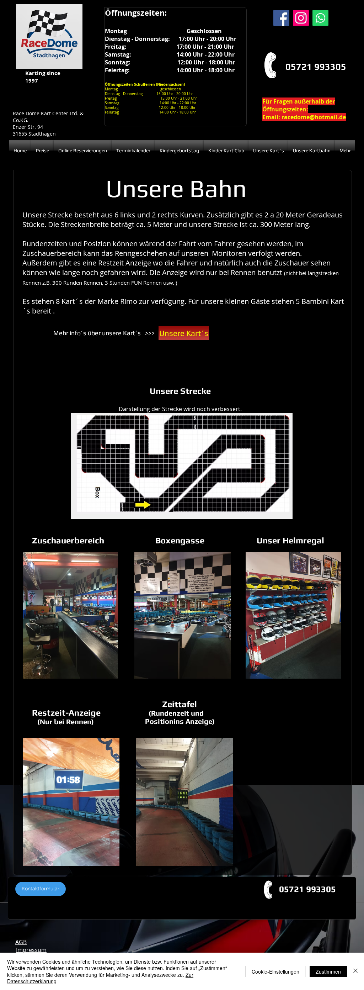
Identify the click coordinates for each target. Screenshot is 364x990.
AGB (21, 942)
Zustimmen (328, 971)
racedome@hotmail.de (314, 117)
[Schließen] (355, 971)
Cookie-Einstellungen (275, 971)
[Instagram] (301, 18)
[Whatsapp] (320, 18)
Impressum (31, 950)
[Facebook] (281, 18)
